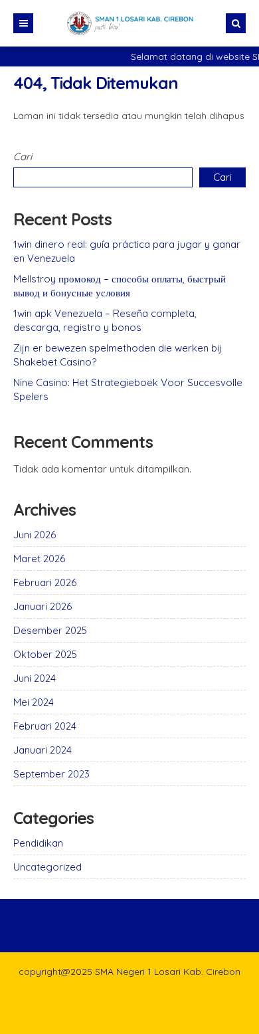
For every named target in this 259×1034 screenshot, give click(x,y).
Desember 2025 (50, 630)
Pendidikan (38, 843)
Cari (22, 156)
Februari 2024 (44, 726)
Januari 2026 (42, 606)
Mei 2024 (33, 702)
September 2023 (51, 774)
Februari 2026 (44, 582)
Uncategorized (47, 867)
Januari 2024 (42, 750)
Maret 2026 (39, 558)
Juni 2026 (34, 534)
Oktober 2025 (45, 654)
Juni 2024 (34, 678)
